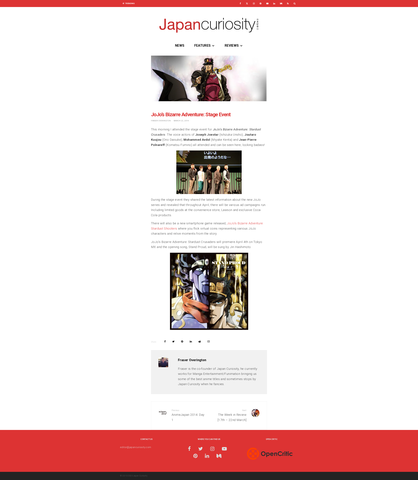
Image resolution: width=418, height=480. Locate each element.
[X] (246, 3)
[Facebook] (240, 3)
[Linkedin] (274, 3)
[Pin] (182, 341)
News (180, 45)
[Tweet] (173, 341)
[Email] (208, 341)
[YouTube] (267, 3)
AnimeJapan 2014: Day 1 (188, 415)
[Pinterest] (260, 3)
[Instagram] (253, 3)
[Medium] (281, 3)
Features (202, 45)
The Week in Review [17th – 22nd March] (231, 415)
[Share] (165, 341)
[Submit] (199, 341)
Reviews (232, 45)
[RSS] (288, 3)
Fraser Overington (161, 121)
